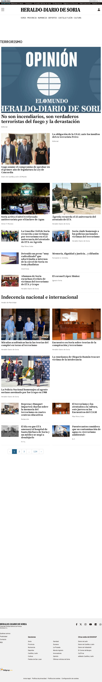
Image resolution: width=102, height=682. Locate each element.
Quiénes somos (5, 633)
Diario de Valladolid (84, 647)
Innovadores (57, 653)
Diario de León (83, 641)
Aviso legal (27, 678)
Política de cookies (54, 678)
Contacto (3, 639)
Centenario (28, 3)
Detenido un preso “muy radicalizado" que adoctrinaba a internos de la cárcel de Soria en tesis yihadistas (35, 259)
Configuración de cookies (70, 678)
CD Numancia (57, 3)
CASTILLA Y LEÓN (65, 18)
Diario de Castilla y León (86, 644)
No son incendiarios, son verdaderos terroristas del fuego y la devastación (40, 119)
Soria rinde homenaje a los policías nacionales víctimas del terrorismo (86, 234)
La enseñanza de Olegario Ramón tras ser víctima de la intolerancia (76, 358)
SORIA (23, 18)
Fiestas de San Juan (35, 659)
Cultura (30, 656)
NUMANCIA (42, 18)
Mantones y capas (17, 3)
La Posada (56, 647)
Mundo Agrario (58, 650)
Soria (29, 641)
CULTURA (77, 18)
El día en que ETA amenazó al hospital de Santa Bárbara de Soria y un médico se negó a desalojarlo (35, 432)
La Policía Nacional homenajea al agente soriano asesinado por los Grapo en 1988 (24, 391)
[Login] (99, 10)
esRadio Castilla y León (86, 656)
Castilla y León (33, 653)
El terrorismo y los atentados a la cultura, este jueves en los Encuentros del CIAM (85, 408)
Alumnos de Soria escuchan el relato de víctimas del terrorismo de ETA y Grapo (35, 280)
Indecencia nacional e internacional (39, 297)
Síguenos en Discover (70, 3)
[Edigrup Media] (6, 669)
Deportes (31, 650)
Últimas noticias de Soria (61, 659)
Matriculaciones (85, 3)
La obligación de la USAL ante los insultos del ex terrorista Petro (76, 136)
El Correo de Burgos (84, 650)
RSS (1, 642)
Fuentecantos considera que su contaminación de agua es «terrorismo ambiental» (86, 430)
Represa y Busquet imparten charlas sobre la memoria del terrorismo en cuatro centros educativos (34, 410)
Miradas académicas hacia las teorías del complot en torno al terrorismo (24, 344)
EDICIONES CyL (93, 1)
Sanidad (56, 641)
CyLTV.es (81, 653)
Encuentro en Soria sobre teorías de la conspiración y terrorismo (74, 344)
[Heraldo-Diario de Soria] (50, 10)
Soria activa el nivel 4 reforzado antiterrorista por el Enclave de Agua (22, 218)
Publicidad (3, 636)
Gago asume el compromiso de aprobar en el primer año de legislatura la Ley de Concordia (25, 170)
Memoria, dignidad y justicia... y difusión (75, 253)
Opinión (55, 656)
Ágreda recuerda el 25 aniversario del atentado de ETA (74, 218)
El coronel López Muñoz (66, 276)
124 (35, 451)
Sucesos (56, 644)
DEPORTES (52, 18)
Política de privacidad (39, 678)
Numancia (31, 647)
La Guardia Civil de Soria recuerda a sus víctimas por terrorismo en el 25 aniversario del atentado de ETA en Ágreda (35, 237)
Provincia (31, 644)
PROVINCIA (32, 18)
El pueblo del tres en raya (42, 3)
